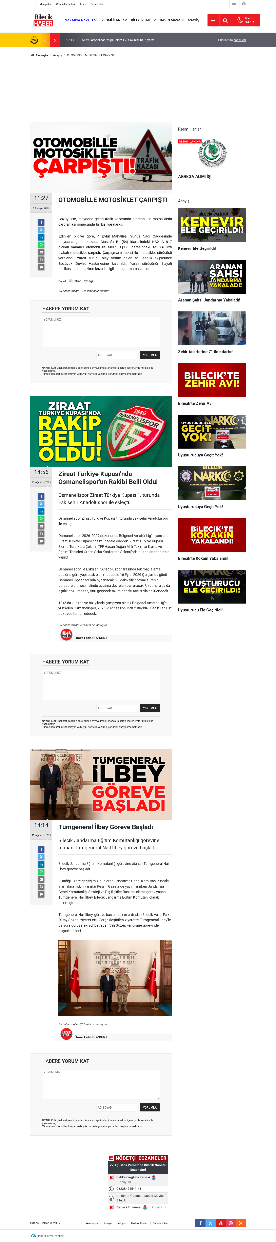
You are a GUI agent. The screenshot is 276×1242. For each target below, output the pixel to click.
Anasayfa (41, 55)
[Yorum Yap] (41, 267)
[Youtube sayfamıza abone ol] (221, 1223)
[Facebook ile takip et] (200, 1223)
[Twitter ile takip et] (210, 1223)
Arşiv (83, 4)
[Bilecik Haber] (43, 20)
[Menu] (213, 20)
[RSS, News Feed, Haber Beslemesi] (241, 1223)
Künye (108, 1223)
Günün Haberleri (65, 4)
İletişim (121, 1223)
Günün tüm (232, 40)
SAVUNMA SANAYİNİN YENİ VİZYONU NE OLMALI (117, 40)
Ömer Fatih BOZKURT (91, 638)
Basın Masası (172, 20)
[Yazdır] (41, 259)
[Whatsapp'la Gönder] (41, 245)
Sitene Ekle (97, 4)
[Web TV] (234, 4)
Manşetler (45, 4)
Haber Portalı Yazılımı (50, 1236)
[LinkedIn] (41, 237)
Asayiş (193, 20)
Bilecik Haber (143, 20)
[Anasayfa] (32, 4)
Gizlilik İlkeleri (139, 1223)
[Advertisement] (138, 92)
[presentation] (45, 40)
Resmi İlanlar (114, 20)
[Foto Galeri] (243, 4)
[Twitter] (41, 230)
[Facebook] (41, 222)
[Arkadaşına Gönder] (41, 252)
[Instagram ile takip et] (231, 1223)
